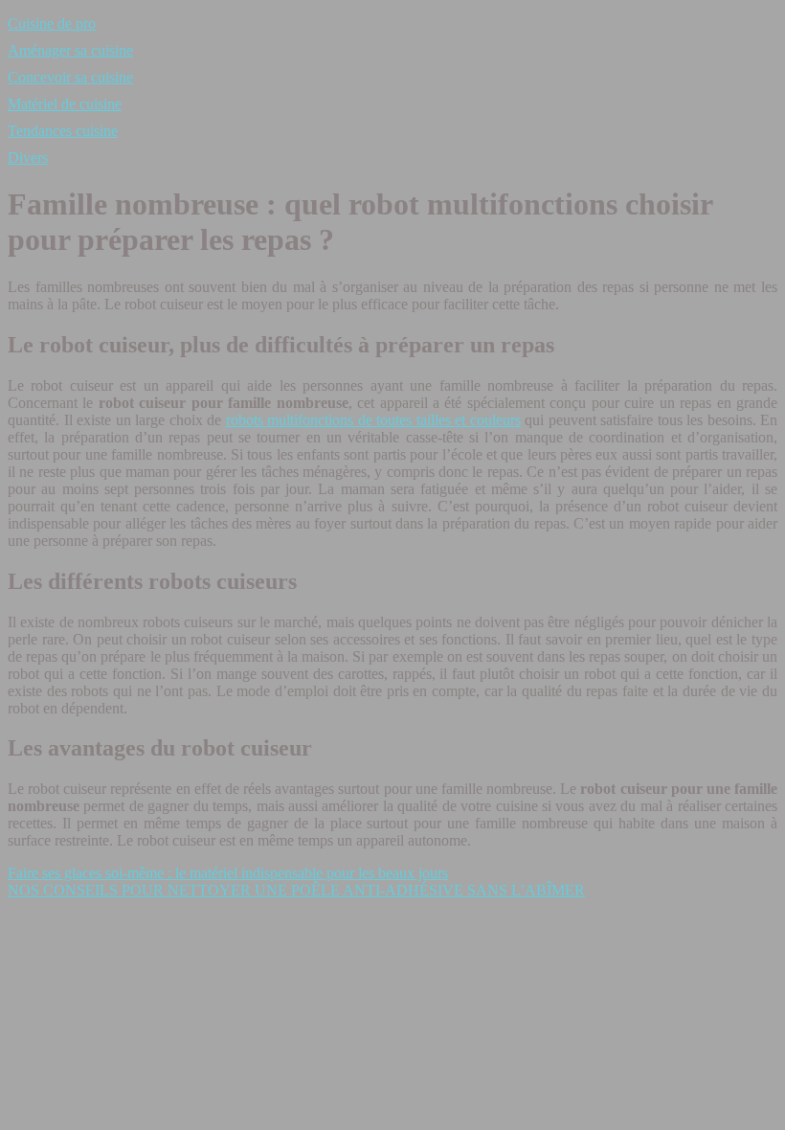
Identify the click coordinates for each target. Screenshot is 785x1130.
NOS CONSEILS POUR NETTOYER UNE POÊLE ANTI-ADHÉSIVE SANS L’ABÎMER (296, 890)
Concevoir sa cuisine (70, 77)
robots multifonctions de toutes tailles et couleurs (373, 420)
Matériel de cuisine (65, 104)
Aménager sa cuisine (70, 50)
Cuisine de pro (52, 23)
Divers (28, 157)
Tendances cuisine (63, 131)
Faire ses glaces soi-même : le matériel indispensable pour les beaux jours (228, 873)
